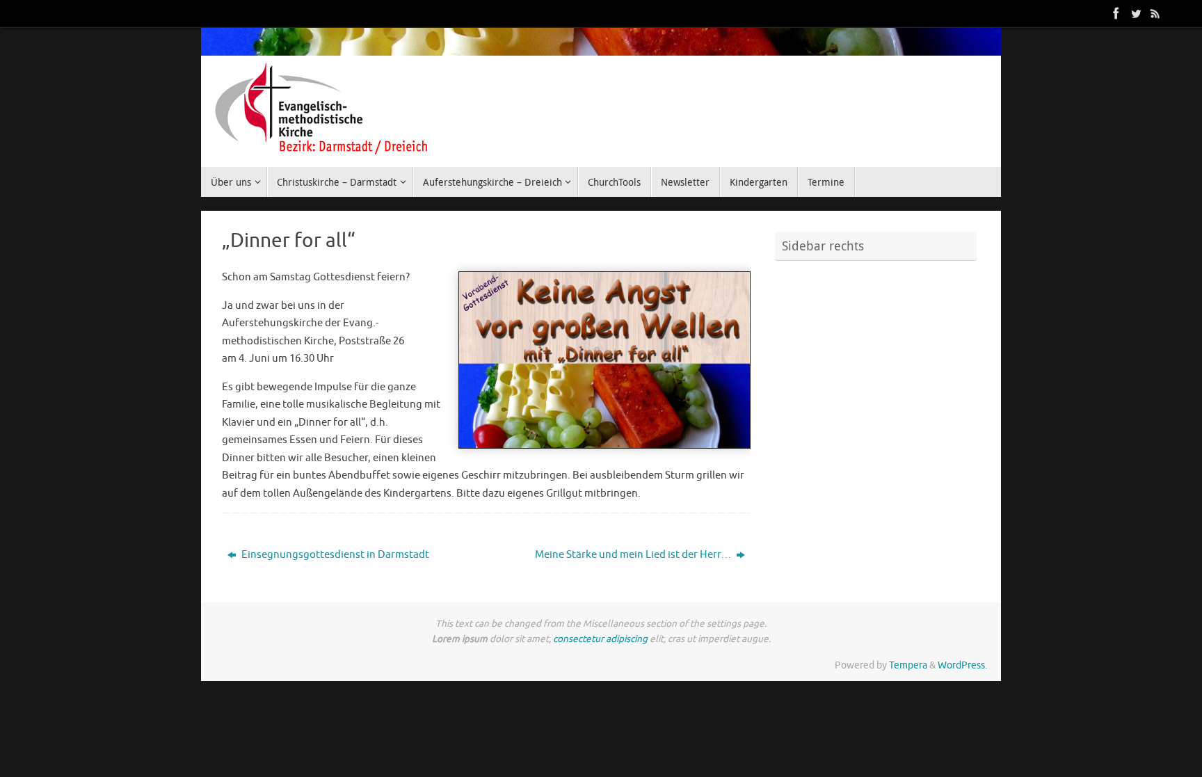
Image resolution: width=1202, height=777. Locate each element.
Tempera (908, 665)
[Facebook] (1116, 13)
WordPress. (962, 665)
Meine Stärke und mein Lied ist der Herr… (634, 554)
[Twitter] (1136, 13)
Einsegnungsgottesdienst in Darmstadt (334, 554)
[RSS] (1155, 13)
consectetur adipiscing (600, 639)
